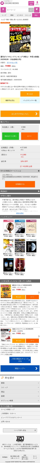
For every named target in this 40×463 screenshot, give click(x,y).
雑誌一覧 (13, 19)
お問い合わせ (5, 421)
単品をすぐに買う (11, 136)
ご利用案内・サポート (8, 413)
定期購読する (20, 184)
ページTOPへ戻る (20, 430)
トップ (4, 15)
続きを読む (20, 213)
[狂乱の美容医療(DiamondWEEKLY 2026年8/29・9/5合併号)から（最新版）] (20, 177)
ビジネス (20, 15)
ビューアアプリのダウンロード (11, 417)
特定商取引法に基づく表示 (25, 457)
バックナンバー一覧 (30, 100)
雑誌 (36, 15)
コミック (28, 15)
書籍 (11, 15)
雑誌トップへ (20, 368)
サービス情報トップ (8, 409)
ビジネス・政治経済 (22, 19)
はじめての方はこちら (20, 114)
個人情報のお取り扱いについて (14, 457)
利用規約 (4, 457)
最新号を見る (10, 100)
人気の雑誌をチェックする (20, 360)
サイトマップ (35, 457)
